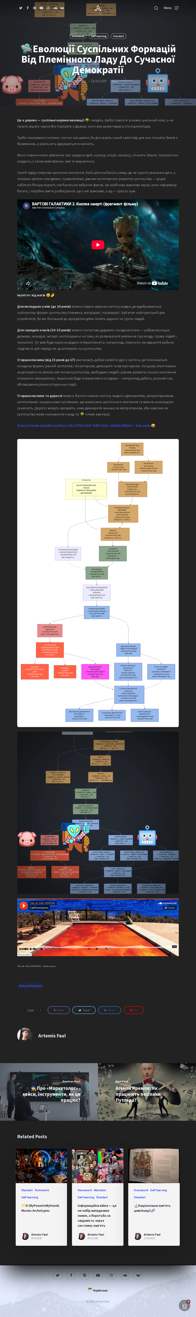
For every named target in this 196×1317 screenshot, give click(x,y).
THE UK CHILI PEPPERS (29, 966)
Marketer (100, 1190)
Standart (118, 36)
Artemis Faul (77, 81)
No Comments (122, 81)
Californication (49, 966)
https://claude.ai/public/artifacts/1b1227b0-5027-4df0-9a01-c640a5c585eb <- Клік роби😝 (86, 425)
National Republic (30, 985)
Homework (78, 36)
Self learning (98, 36)
